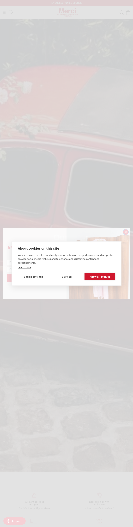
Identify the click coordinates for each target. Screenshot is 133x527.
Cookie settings (33, 276)
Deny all (67, 276)
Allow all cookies (100, 276)
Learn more (24, 267)
